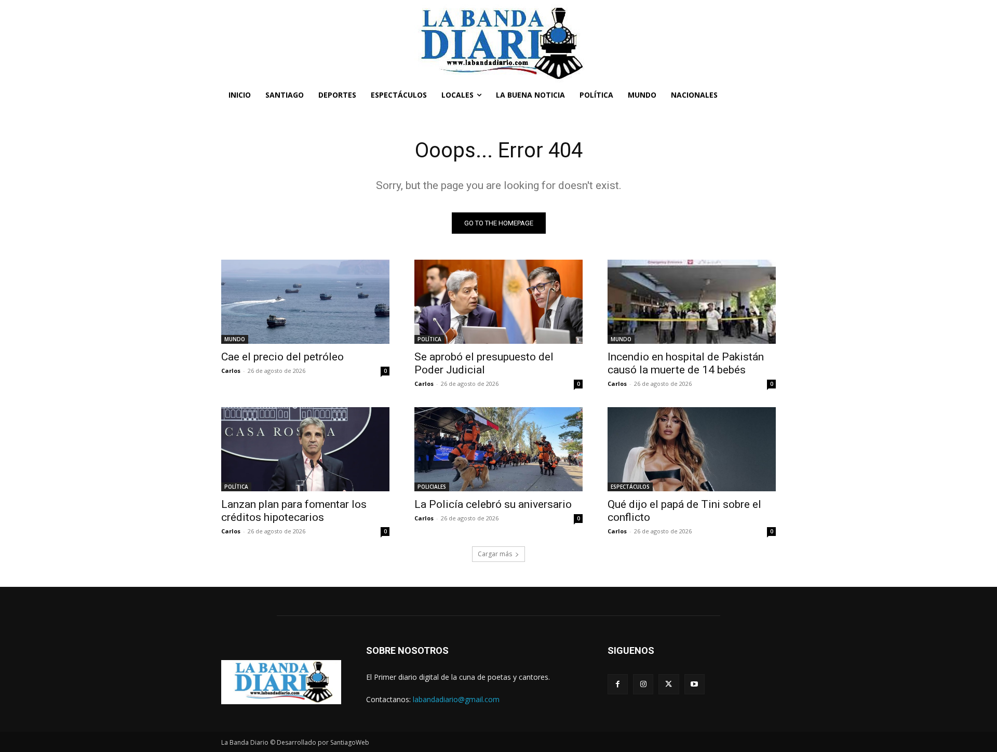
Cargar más (495, 553)
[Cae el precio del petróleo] (305, 302)
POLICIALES (431, 486)
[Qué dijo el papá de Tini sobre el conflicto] (692, 449)
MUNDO (234, 339)
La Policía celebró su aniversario (493, 504)
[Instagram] (643, 684)
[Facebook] (618, 684)
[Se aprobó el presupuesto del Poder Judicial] (498, 302)
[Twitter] (668, 684)
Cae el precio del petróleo (282, 357)
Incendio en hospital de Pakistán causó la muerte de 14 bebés (686, 363)
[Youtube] (694, 684)
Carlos (230, 370)
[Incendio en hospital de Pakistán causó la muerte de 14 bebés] (692, 302)
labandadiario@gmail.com (456, 699)
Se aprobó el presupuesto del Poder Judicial (484, 363)
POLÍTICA (429, 339)
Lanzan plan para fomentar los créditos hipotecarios (294, 510)
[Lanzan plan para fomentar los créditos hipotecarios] (305, 449)
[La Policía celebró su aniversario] (498, 449)
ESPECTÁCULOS (630, 486)
